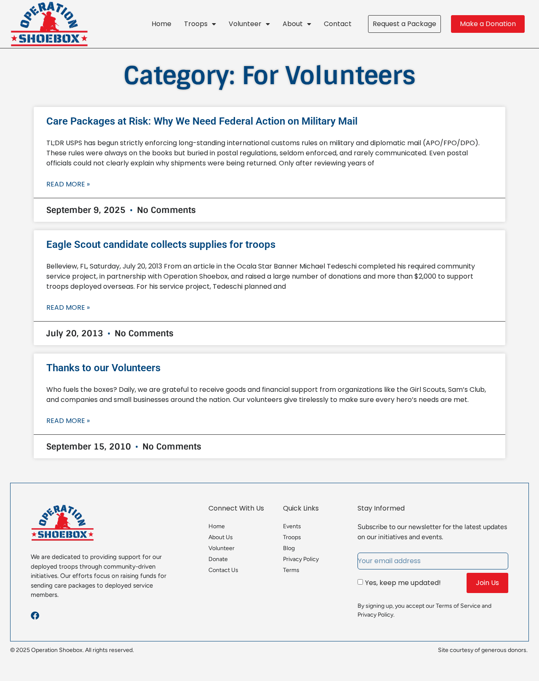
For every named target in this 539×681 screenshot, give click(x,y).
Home (161, 24)
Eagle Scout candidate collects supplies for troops (160, 244)
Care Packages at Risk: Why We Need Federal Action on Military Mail (202, 121)
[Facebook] (35, 616)
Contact (338, 24)
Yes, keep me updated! (403, 583)
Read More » (68, 184)
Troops (196, 24)
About (293, 24)
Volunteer (245, 24)
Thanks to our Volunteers (103, 368)
